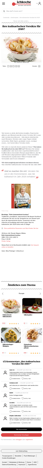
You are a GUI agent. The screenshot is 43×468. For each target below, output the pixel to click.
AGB (35, 462)
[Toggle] (38, 3)
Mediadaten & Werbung (16, 462)
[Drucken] (39, 66)
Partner (29, 462)
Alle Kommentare (21, 429)
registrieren (29, 439)
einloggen (19, 439)
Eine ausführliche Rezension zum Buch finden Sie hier (21, 228)
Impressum (22, 464)
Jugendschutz (32, 464)
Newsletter (18, 456)
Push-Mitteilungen (29, 456)
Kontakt (4, 462)
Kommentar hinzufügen (21, 435)
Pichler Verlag (6, 241)
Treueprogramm (7, 456)
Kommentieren (16, 378)
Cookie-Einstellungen (9, 458)
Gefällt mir (27, 378)
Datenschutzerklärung (9, 464)
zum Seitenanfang (21, 451)
